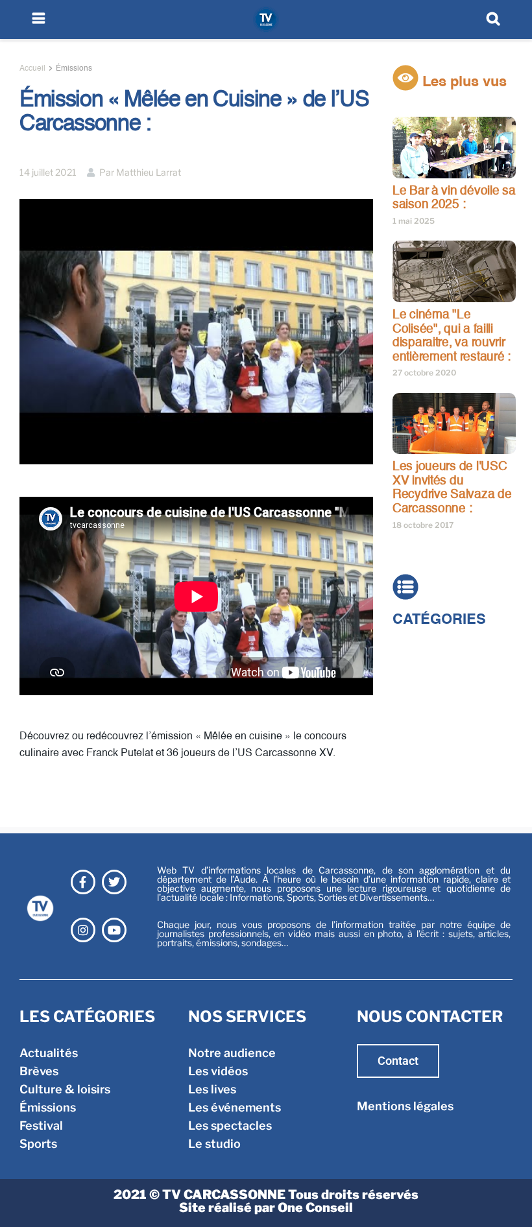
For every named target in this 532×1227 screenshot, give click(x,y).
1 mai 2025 (414, 221)
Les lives (212, 1089)
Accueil (32, 69)
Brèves (412, 667)
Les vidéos (218, 1071)
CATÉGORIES (439, 620)
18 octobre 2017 (423, 525)
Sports (411, 739)
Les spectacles (230, 1125)
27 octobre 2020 (424, 372)
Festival (414, 721)
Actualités (422, 649)
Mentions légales (405, 1106)
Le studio (214, 1143)
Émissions (74, 69)
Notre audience (232, 1053)
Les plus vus (462, 82)
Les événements (234, 1107)
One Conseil (315, 1207)
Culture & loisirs (438, 685)
